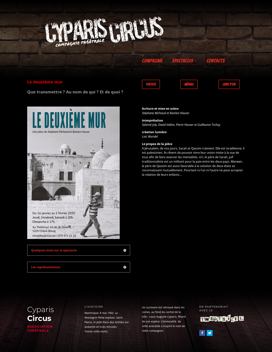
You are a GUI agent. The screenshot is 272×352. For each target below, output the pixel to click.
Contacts (215, 61)
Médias (189, 84)
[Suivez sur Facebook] (202, 333)
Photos (151, 84)
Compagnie (152, 61)
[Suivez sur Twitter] (210, 333)
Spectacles (182, 61)
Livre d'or (229, 84)
